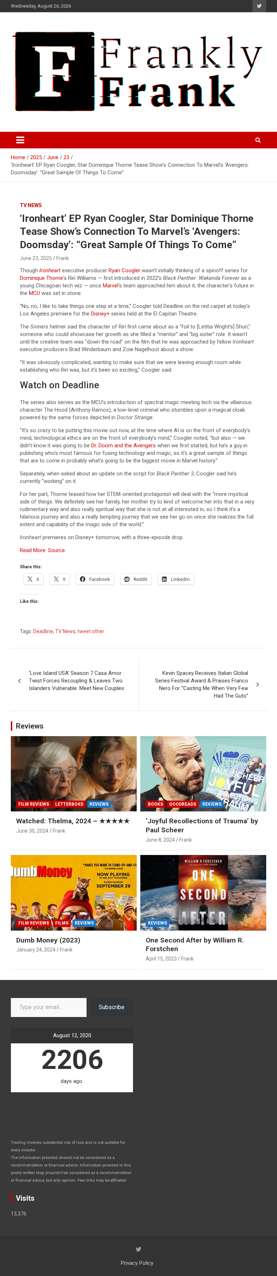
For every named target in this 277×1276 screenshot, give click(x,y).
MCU (34, 293)
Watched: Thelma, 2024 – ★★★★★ (73, 821)
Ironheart (50, 270)
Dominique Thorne (41, 278)
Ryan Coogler (124, 270)
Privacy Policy (137, 1263)
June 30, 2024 (32, 831)
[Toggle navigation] (20, 140)
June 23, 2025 (36, 258)
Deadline (43, 631)
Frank (62, 258)
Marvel (110, 285)
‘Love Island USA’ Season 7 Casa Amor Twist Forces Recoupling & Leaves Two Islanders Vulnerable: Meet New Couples (76, 680)
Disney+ (100, 313)
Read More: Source (42, 550)
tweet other (91, 631)
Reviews (30, 726)
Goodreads (182, 804)
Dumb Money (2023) (48, 940)
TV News (31, 205)
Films (62, 923)
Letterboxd (69, 804)
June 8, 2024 (160, 840)
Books (155, 804)
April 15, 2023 (161, 959)
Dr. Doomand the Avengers (123, 445)
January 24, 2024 (36, 950)
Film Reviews (33, 804)
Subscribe (111, 1007)
